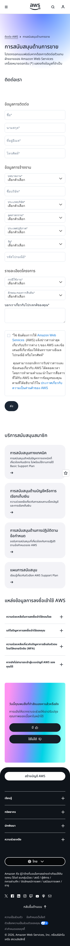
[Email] (49, 896)
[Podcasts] (43, 896)
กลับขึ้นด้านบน (33, 907)
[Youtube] (37, 896)
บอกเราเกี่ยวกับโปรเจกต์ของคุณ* (27, 305)
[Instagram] (24, 896)
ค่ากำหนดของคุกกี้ (15, 929)
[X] (6, 896)
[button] (11, 406)
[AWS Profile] (63, 7)
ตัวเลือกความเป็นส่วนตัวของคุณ (22, 923)
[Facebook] (12, 896)
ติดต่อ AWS (11, 37)
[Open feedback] (65, 473)
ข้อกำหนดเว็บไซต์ (35, 917)
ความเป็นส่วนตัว (14, 917)
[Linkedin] (18, 896)
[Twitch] (31, 896)
